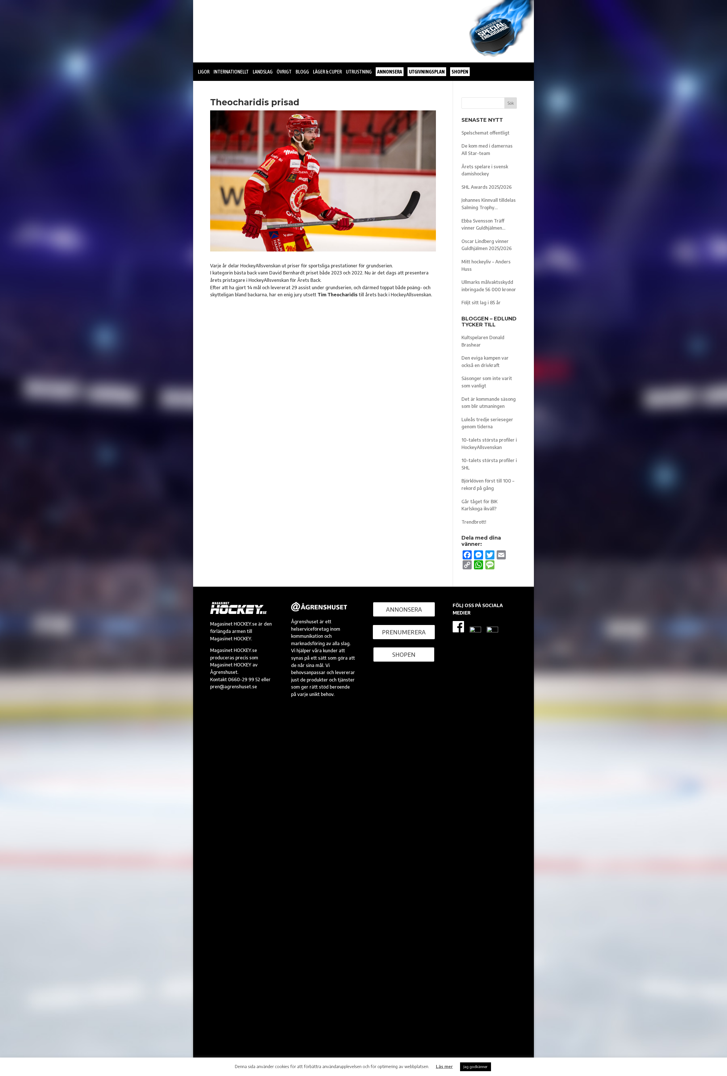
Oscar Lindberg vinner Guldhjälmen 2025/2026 (486, 244)
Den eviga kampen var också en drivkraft (485, 361)
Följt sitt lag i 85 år (481, 302)
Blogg (302, 72)
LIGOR (204, 72)
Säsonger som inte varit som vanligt (486, 382)
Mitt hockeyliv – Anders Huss (486, 265)
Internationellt (231, 72)
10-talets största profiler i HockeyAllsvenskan (489, 443)
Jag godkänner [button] (475, 1066)
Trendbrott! (473, 522)
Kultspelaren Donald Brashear (482, 341)
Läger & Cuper (327, 72)
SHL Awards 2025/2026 (486, 187)
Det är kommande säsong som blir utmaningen (488, 402)
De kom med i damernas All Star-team (487, 149)
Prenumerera (404, 631)
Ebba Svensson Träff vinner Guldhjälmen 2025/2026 (482, 225)
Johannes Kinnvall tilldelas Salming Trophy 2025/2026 (488, 204)
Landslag (263, 72)
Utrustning (359, 72)
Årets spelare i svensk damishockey (484, 170)
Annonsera (404, 609)
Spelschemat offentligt (485, 133)
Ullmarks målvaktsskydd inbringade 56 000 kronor (488, 285)
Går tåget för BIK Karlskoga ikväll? (479, 505)
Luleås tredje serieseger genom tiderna (487, 423)
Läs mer (444, 1066)
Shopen (403, 654)
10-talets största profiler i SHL (489, 464)
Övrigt (284, 72)
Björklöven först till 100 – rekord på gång (487, 484)
